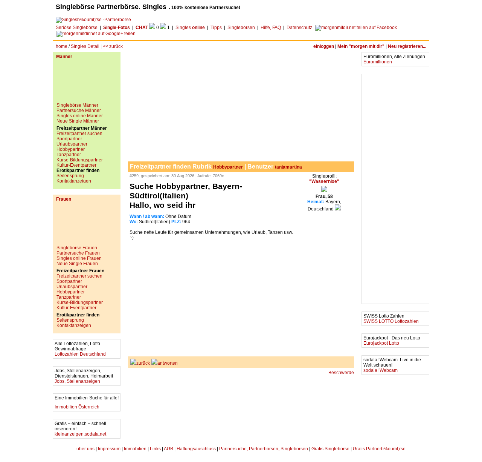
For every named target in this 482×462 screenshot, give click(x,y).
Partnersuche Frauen (78, 253)
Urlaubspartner (71, 144)
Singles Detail (85, 46)
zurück (143, 363)
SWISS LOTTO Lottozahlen (391, 321)
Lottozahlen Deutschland (80, 354)
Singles (190, 27)
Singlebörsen (241, 27)
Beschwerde (341, 372)
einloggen (323, 46)
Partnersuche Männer (78, 110)
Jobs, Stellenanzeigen (77, 381)
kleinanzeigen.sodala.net (80, 434)
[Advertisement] (86, 84)
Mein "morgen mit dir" (360, 46)
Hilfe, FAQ (271, 27)
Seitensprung (70, 175)
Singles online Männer (79, 115)
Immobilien (135, 448)
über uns (85, 448)
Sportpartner (69, 138)
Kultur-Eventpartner (76, 165)
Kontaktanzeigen (73, 181)
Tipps (216, 27)
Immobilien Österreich (77, 407)
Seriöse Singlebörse (77, 27)
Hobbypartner (70, 149)
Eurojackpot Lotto (381, 343)
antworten (167, 363)
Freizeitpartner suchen (79, 133)
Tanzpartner (68, 154)
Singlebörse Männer (77, 105)
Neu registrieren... (407, 46)
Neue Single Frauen (77, 263)
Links (155, 448)
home (61, 46)
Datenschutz (299, 27)
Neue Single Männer (77, 121)
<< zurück (113, 46)
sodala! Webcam (380, 370)
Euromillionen (377, 61)
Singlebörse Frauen (76, 247)
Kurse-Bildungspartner (79, 160)
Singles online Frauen (79, 258)
